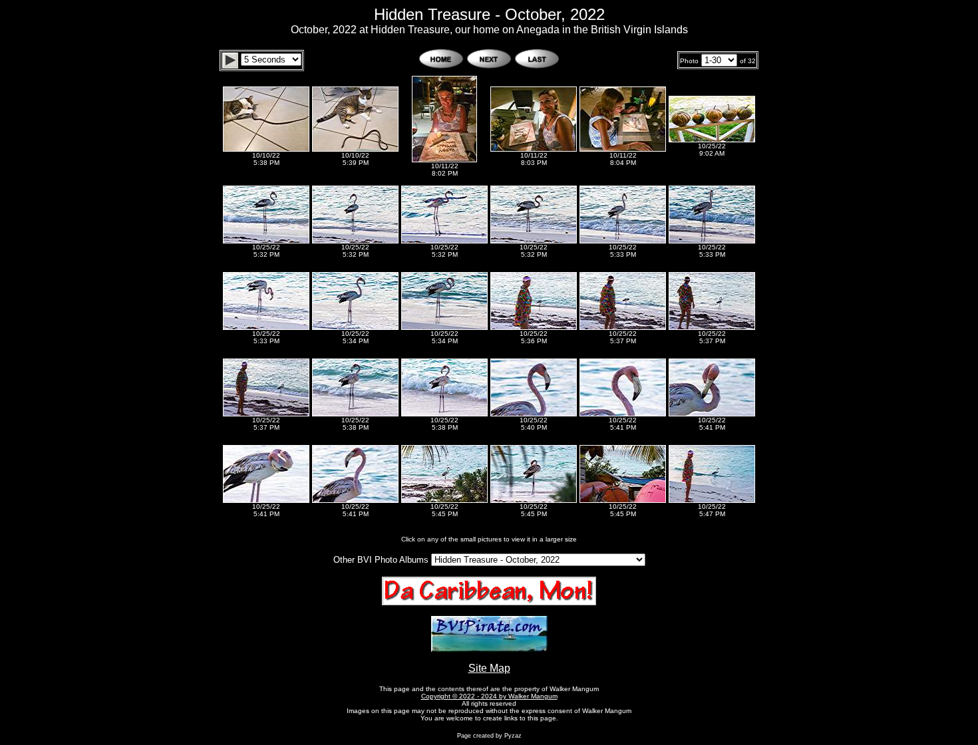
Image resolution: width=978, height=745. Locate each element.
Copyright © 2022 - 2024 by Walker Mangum (489, 696)
